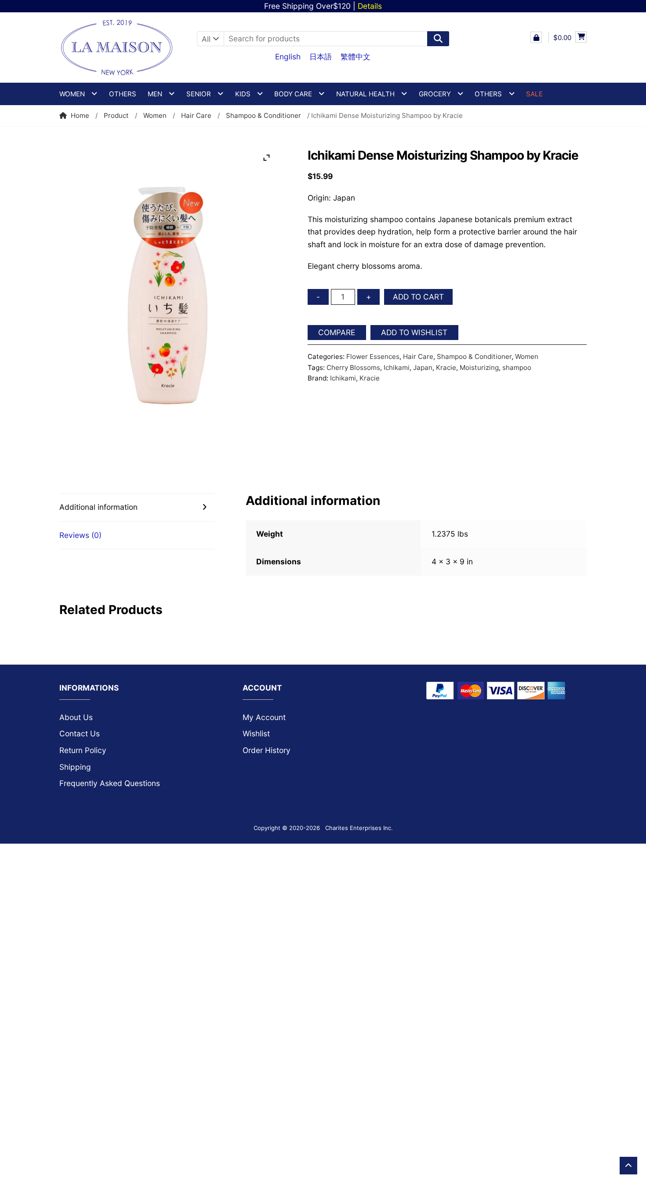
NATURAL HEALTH (365, 94)
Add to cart (418, 296)
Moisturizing (479, 367)
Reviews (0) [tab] (80, 535)
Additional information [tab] (98, 507)
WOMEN (72, 94)
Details (370, 6)
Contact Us (79, 733)
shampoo (516, 367)
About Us (76, 717)
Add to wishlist (414, 332)
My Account (264, 717)
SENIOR (198, 94)
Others (122, 94)
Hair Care (196, 115)
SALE (534, 94)
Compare (336, 332)
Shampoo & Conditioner (263, 115)
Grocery (435, 94)
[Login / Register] (536, 37)
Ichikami (397, 367)
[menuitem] (288, 56)
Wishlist (256, 733)
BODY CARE (293, 94)
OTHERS (488, 94)
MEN (155, 94)
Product (116, 115)
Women (155, 115)
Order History (266, 750)
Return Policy (82, 750)
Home (80, 115)
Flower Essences (372, 356)
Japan (422, 367)
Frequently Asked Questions (109, 783)
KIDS (242, 94)
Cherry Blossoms (353, 367)
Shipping (75, 767)
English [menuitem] (288, 56)
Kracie (446, 367)
